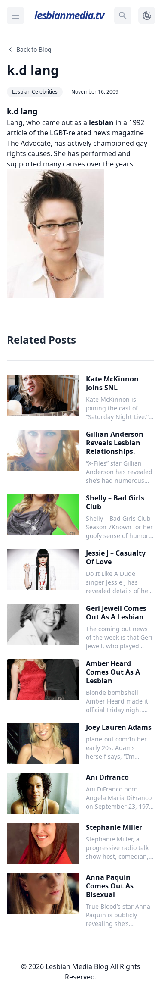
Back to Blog (34, 49)
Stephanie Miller (114, 827)
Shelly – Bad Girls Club (115, 502)
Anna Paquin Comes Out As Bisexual (110, 886)
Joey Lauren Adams (119, 727)
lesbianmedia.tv (69, 15)
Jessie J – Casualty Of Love (116, 557)
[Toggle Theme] (146, 15)
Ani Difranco (107, 777)
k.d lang (33, 70)
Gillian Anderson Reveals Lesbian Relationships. (114, 443)
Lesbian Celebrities (35, 91)
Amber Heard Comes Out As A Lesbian (113, 672)
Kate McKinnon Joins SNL (112, 383)
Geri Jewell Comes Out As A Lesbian (116, 612)
